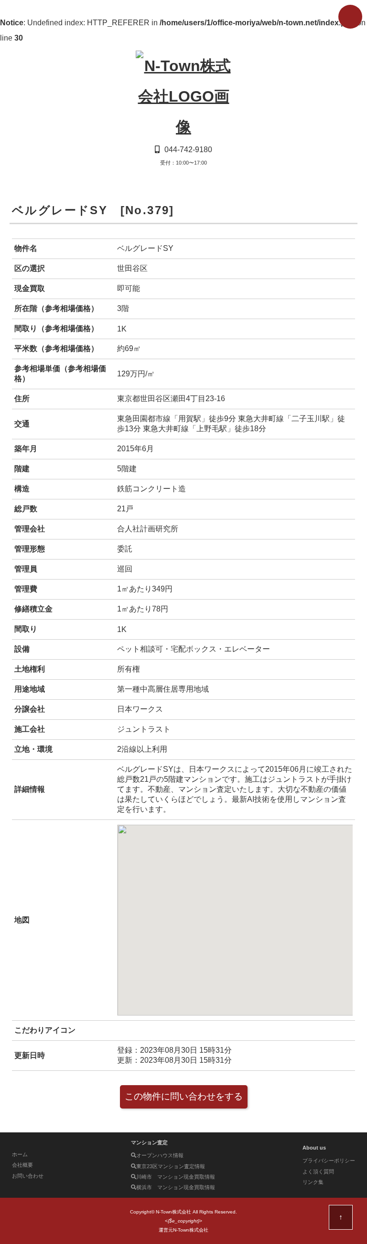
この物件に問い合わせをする (184, 1096)
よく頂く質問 (318, 1171)
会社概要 (22, 1165)
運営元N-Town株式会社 (183, 1230)
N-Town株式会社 (173, 1211)
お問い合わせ (27, 1176)
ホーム (20, 1154)
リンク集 (313, 1182)
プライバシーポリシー (328, 1160)
